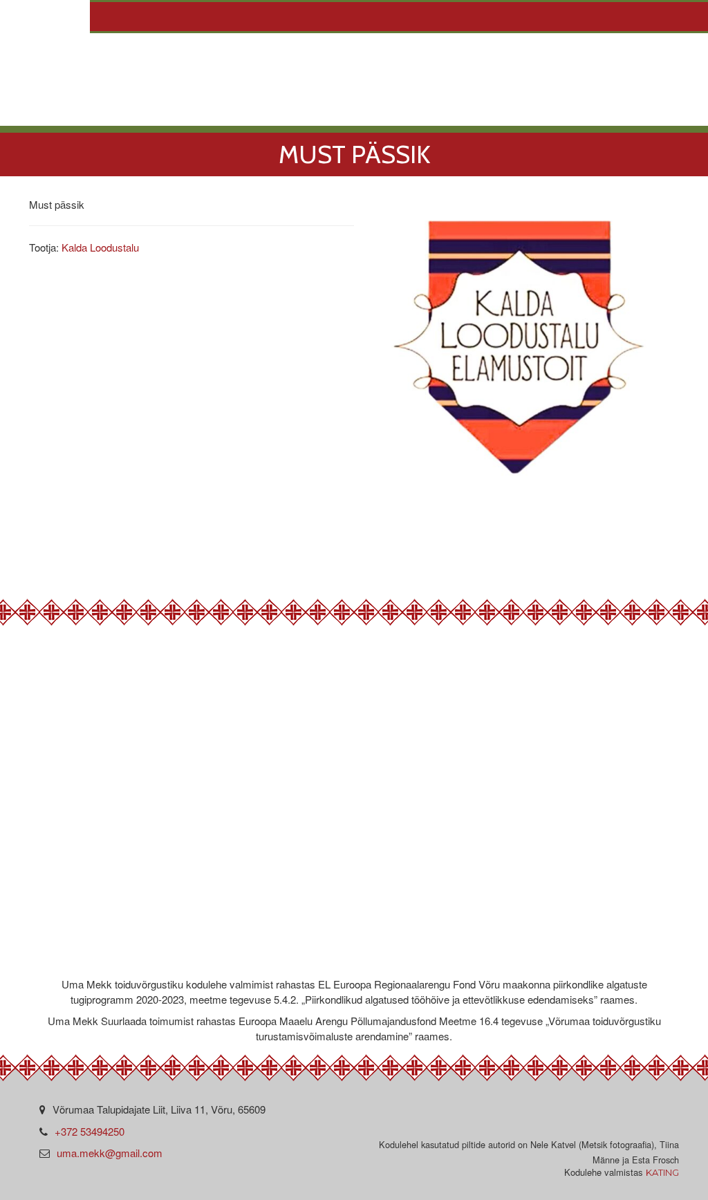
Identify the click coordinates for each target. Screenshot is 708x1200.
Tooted (303, 111)
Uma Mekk (134, 111)
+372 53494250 (89, 1131)
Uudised (385, 111)
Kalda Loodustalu (100, 247)
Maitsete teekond (629, 111)
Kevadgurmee (489, 111)
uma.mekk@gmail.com (109, 1152)
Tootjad (222, 111)
